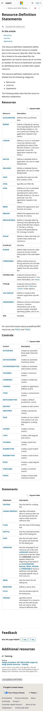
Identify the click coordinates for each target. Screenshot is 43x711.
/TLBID (30, 286)
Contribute (6, 701)
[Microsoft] (21, 3)
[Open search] (32, 3)
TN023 (17, 329)
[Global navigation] (2, 3)
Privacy (15, 701)
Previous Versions (21, 698)
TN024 (27, 329)
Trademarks (6, 708)
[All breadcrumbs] (4, 8)
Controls (7, 38)
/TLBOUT (20, 289)
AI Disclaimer (7, 698)
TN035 (37, 280)
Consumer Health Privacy (11, 704)
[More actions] (39, 8)
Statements (8, 41)
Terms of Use (31, 704)
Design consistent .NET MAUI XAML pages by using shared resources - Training (19, 663)
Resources (8, 35)
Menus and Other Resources (18, 8)
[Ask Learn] (35, 8)
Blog (33, 698)
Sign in (38, 3)
